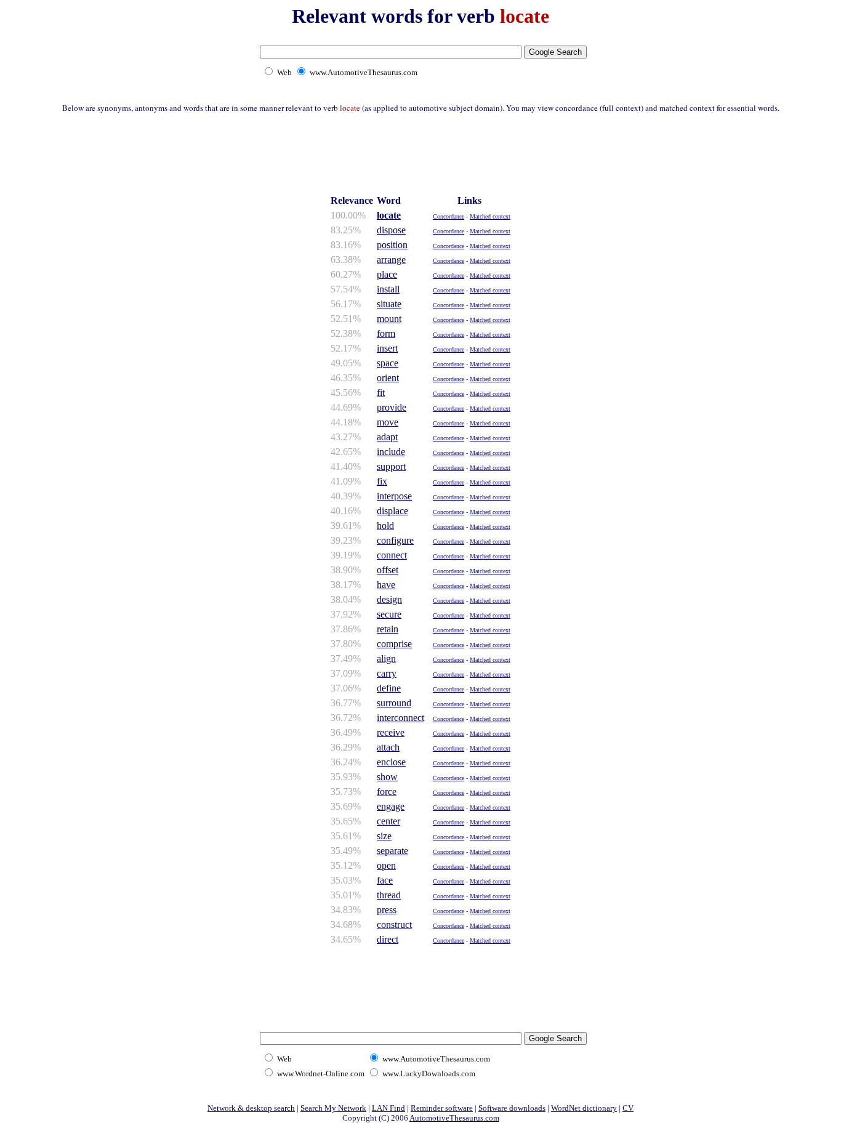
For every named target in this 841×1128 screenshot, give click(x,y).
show (387, 776)
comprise (394, 644)
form (386, 333)
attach (388, 747)
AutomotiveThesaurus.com (454, 1117)
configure (395, 540)
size (384, 836)
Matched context (490, 216)
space (387, 363)
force (386, 791)
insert (387, 348)
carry (386, 673)
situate (389, 304)
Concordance (448, 216)
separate (392, 850)
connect (392, 555)
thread (389, 895)
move (387, 422)
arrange (391, 259)
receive (390, 732)
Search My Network (333, 1108)
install (388, 289)
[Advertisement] (420, 152)
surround (394, 703)
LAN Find (388, 1108)
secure (389, 614)
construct (394, 924)
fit (381, 392)
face (385, 880)
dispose (391, 230)
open (386, 865)
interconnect (400, 717)
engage (390, 806)
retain (387, 629)
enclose (391, 762)
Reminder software (442, 1108)
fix (382, 481)
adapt (387, 437)
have (386, 584)
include (391, 451)
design (389, 599)
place (387, 274)
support (391, 466)
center (388, 821)
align (386, 658)
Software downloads (511, 1108)
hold (385, 525)
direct (387, 939)
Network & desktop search (251, 1108)
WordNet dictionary (584, 1108)
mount (389, 318)
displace (392, 511)
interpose (394, 496)
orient (388, 378)
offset (387, 570)
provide (391, 407)
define (389, 688)
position (392, 245)
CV (628, 1108)
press (386, 909)
